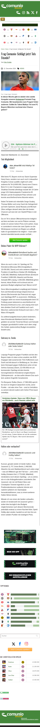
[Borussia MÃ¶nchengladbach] (8, 613)
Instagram (20, 99)
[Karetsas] (4, 662)
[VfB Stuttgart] (8, 594)
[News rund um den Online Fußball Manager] (12, 5)
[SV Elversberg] (2, 598)
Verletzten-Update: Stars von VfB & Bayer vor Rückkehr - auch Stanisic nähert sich (19, 399)
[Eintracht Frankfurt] (8, 606)
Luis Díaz (11, 675)
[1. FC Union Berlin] (2, 606)
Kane (10, 666)
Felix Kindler (8, 62)
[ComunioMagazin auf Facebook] (37, 13)
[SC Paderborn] (8, 602)
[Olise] (4, 671)
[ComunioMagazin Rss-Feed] (28, 13)
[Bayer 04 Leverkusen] (8, 598)
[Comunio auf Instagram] (23, 13)
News (6, 49)
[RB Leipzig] (2, 613)
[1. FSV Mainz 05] (2, 602)
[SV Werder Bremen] (8, 621)
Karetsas (11, 662)
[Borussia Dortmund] (2, 617)
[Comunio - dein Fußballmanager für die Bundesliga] (18, 13)
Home (2, 49)
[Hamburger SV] (8, 617)
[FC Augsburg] (2, 625)
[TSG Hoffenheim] (8, 610)
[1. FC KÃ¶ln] (2, 610)
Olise (10, 671)
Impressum (24, 718)
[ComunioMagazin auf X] (33, 13)
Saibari (10, 680)
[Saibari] (4, 679)
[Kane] (4, 666)
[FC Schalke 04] (8, 625)
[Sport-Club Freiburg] (2, 621)
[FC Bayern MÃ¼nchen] (2, 594)
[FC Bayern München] (23, 666)
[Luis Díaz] (4, 675)
